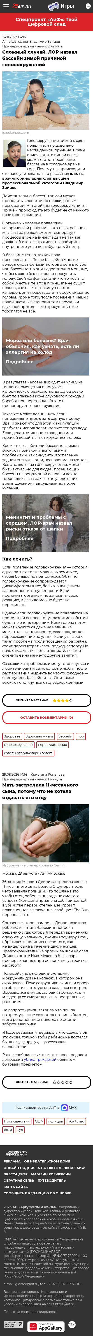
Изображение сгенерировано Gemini (33, 865)
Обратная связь (19, 1181)
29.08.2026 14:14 (14, 774)
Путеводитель (52, 1181)
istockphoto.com (15, 133)
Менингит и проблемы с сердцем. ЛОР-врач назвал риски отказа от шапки (39, 523)
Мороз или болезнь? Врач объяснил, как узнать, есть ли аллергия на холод (42, 346)
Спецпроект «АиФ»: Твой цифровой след (46, 22)
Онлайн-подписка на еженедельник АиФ (44, 1168)
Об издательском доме (47, 1161)
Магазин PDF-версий (51, 1174)
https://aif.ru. (65, 1304)
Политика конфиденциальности (31, 1312)
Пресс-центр (16, 1174)
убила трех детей (40, 1059)
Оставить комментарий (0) (46, 718)
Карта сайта (16, 1187)
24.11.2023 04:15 (14, 37)
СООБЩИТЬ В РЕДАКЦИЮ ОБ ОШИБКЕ (37, 1193)
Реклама (12, 1161)
